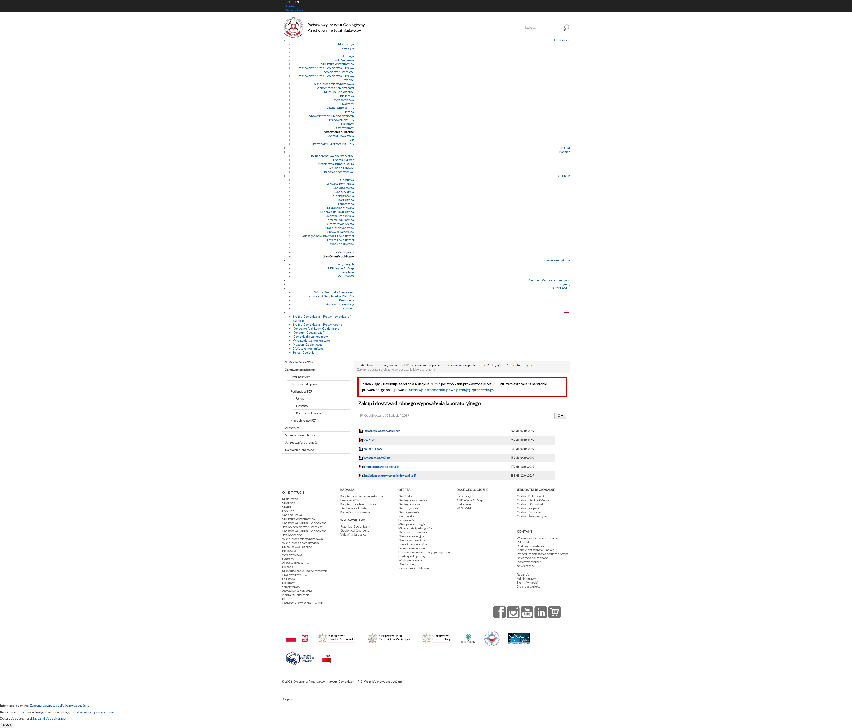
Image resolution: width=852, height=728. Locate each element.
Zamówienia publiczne (338, 132)
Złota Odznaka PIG (340, 108)
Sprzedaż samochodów (301, 435)
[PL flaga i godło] (297, 634)
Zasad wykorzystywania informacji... (95, 712)
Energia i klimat (343, 160)
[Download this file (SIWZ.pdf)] (361, 440)
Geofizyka (347, 180)
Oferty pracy (345, 128)
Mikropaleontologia (340, 208)
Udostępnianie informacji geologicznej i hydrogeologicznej (328, 238)
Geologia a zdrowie (341, 168)
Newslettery (525, 566)
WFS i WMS (346, 276)
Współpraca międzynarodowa (333, 84)
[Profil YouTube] (527, 612)
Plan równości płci (529, 562)
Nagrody (348, 104)
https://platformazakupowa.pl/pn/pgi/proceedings (451, 389)
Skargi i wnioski (527, 582)
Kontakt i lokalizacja (340, 136)
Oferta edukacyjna (341, 220)
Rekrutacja (346, 300)
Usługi (300, 398)
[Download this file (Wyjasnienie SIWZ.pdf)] (361, 458)
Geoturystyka (344, 192)
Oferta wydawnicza (340, 224)
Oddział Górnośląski (530, 504)
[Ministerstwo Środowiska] (336, 637)
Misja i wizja (346, 44)
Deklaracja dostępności (532, 558)
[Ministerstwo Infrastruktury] (436, 637)
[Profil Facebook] (499, 612)
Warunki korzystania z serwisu (537, 538)
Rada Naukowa (343, 60)
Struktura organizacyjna (337, 64)
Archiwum (292, 428)
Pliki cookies (525, 542)
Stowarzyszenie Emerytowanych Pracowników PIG (331, 118)
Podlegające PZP (301, 391)
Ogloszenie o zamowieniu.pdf (381, 431)
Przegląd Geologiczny (355, 526)
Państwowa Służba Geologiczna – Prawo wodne (305, 533)
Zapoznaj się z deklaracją (49, 718)
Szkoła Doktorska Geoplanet (334, 292)
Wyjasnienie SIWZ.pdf (376, 458)
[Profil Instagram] (513, 612)
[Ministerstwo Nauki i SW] (388, 637)
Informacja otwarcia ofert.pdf (381, 466)
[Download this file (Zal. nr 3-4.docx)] (361, 449)
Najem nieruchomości (299, 450)
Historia (348, 112)
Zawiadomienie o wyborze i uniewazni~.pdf (389, 475)
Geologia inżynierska (339, 184)
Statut (349, 52)
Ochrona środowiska (339, 216)
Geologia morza (343, 188)
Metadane (347, 272)
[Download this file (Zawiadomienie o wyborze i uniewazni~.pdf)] (361, 475)
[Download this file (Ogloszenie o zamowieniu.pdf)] (361, 431)
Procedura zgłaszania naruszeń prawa (542, 554)
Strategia (347, 48)
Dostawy (302, 406)
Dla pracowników (528, 586)
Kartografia (346, 200)
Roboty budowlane (308, 413)
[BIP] (326, 655)
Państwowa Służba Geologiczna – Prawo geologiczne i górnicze (326, 70)
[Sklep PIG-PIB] (554, 612)
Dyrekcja (348, 56)
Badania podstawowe (339, 172)
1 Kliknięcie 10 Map (340, 268)
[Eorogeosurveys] (519, 636)
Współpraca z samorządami (335, 88)
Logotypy (288, 579)
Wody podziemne (342, 244)
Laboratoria (346, 204)
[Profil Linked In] (540, 612)
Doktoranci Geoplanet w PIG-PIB (331, 296)
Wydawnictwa (344, 100)
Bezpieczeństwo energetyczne (332, 156)
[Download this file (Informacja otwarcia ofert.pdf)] (361, 466)
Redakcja (523, 574)
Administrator (526, 578)
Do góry (287, 699)
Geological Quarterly (354, 530)
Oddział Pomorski (529, 512)
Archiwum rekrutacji (340, 304)
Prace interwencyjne (339, 228)
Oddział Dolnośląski (530, 496)
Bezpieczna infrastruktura (336, 164)
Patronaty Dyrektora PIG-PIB (333, 144)
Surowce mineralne (340, 232)
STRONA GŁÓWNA (299, 362)
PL (288, 2)
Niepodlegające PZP (304, 420)
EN (297, 2)
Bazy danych (345, 264)
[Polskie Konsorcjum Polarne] (300, 657)
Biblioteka (347, 96)
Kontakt (348, 308)
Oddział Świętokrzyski (532, 516)
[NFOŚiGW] (468, 636)
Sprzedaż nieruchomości (301, 442)
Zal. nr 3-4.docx (372, 449)
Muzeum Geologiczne (339, 92)
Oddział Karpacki (528, 508)
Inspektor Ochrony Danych (535, 550)
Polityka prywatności (531, 546)
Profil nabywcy (300, 377)
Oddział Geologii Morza (533, 500)
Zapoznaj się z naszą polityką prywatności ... (59, 705)
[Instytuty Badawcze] (492, 638)
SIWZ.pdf (369, 440)
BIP (351, 140)
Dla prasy (347, 124)
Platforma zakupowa (304, 384)
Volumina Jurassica (353, 534)
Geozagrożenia (343, 196)
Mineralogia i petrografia (337, 212)
